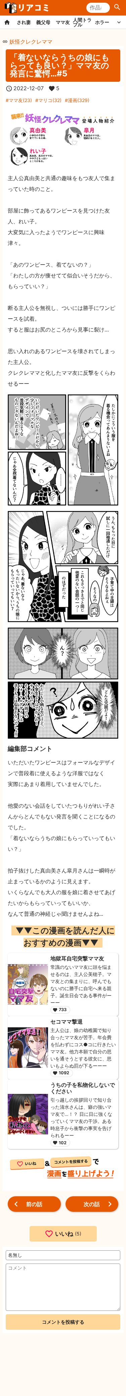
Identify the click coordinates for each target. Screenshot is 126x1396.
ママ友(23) (20, 100)
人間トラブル (82, 22)
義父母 (43, 22)
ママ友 (63, 22)
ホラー (102, 22)
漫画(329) (78, 100)
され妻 (24, 22)
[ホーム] (7, 22)
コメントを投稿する (63, 1322)
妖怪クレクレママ (30, 41)
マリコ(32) (49, 100)
